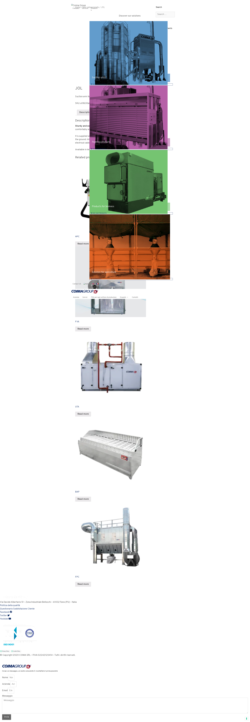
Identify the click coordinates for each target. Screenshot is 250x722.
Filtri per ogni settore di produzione (103, 297)
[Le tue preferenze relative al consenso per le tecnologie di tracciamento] (246, 718)
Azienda (76, 297)
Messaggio (7, 696)
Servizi (85, 297)
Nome (5, 677)
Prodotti (123, 297)
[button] (10, 605)
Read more (83, 329)
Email (5, 690)
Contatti (135, 297)
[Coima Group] (78, 5)
